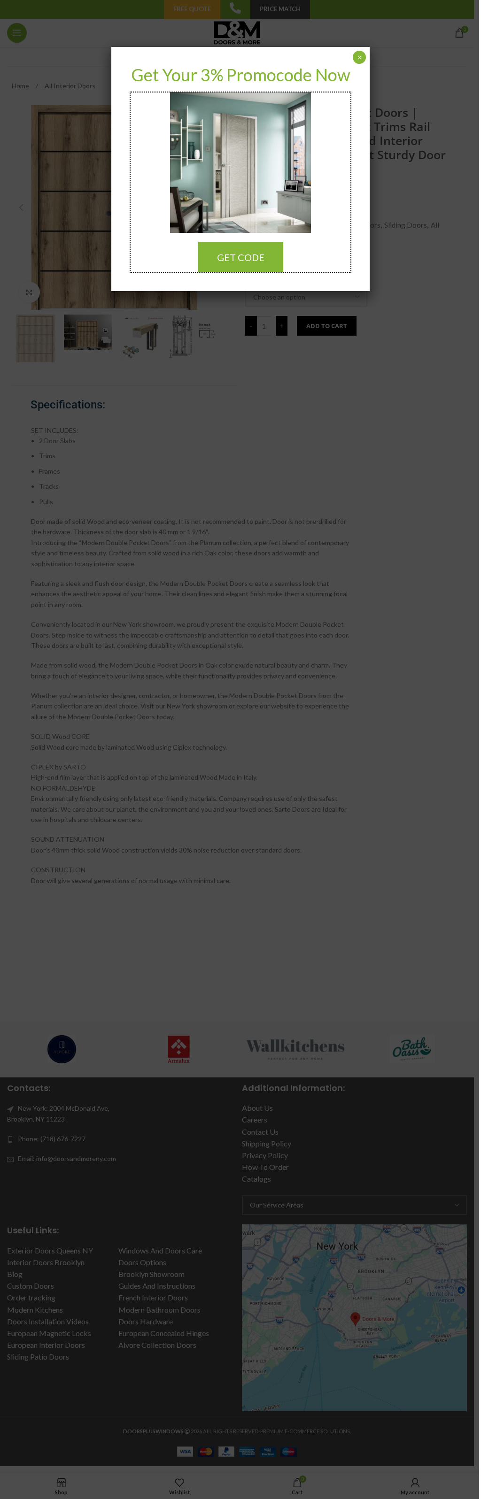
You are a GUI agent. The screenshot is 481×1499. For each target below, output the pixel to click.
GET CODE (240, 257)
